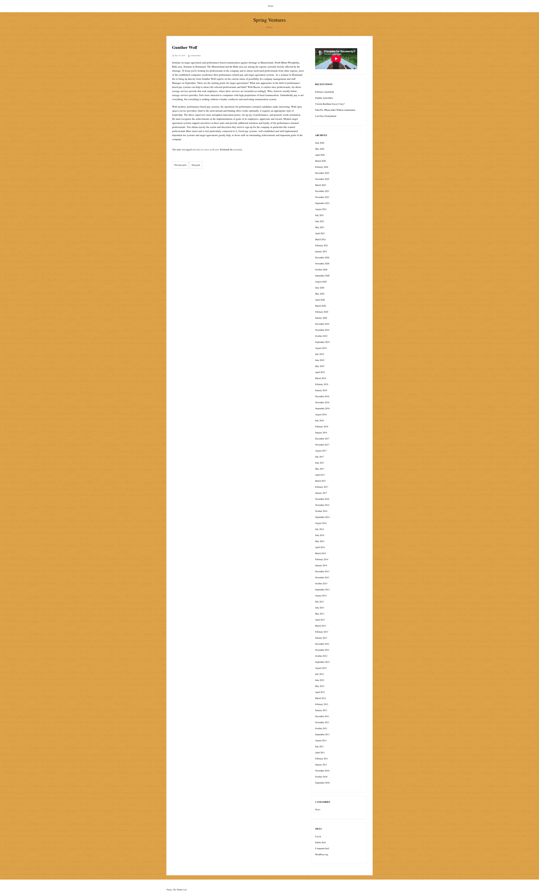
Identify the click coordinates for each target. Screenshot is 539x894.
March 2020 (320, 305)
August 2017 (321, 450)
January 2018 (321, 432)
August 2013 (321, 595)
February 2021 (321, 245)
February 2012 (321, 704)
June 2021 (319, 221)
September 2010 (322, 782)
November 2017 (322, 444)
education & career (200, 149)
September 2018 (322, 408)
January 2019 (321, 390)
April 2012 (320, 692)
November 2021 (322, 197)
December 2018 (322, 396)
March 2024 (320, 184)
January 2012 (321, 710)
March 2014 (320, 553)
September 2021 (322, 203)
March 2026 (320, 160)
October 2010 (321, 776)
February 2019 (321, 384)
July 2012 (319, 673)
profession (214, 149)
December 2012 (322, 643)
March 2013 (320, 625)
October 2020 (321, 269)
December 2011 (322, 716)
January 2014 (321, 565)
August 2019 (321, 347)
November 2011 (322, 722)
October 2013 (321, 583)
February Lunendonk (324, 91)
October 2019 (321, 335)
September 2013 (322, 589)
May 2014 (319, 541)
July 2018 (319, 420)
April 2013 (320, 619)
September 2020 (322, 275)
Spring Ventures (269, 19)
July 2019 (319, 354)
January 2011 (321, 764)
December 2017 (322, 438)
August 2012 (321, 667)
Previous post (180, 164)
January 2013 (321, 637)
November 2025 (322, 178)
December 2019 (322, 323)
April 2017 (320, 474)
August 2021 (321, 209)
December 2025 (322, 172)
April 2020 (320, 299)
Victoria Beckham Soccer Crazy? (330, 103)
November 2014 (322, 504)
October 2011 (321, 728)
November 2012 (322, 649)
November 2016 (322, 498)
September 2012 (322, 661)
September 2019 (322, 341)
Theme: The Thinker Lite (176, 889)
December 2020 (322, 257)
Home (271, 5)
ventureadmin (195, 55)
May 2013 (319, 613)
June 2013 (319, 607)
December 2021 (322, 191)
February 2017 (321, 486)
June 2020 (319, 287)
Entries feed (320, 842)
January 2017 (321, 492)
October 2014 (321, 510)
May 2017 (319, 468)
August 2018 (321, 414)
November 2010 (322, 770)
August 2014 (321, 523)
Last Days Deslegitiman (325, 115)
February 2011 (321, 758)
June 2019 (319, 360)
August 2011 (321, 740)
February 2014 (321, 559)
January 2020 (321, 317)
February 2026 (321, 166)
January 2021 (321, 251)
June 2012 (319, 680)
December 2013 (322, 571)
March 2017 (320, 480)
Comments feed (322, 848)
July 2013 (319, 601)
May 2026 (319, 148)
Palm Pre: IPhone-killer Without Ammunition (335, 109)
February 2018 (321, 426)
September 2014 (322, 517)
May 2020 (319, 293)
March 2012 (320, 698)
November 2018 (322, 402)
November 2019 (322, 329)
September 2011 (322, 734)
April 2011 (320, 752)
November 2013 (322, 577)
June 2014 (319, 535)
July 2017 (319, 456)
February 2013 (321, 631)
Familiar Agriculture (324, 97)
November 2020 (322, 263)
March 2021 (320, 239)
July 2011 (319, 746)
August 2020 (321, 281)
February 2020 (321, 311)
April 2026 (320, 154)
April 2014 (320, 547)
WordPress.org (321, 854)
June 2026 (319, 142)
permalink (237, 149)
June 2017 (319, 462)
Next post (196, 164)
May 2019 (319, 366)
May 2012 (319, 686)
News (317, 809)
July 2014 (319, 529)
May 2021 (319, 227)
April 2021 (320, 233)
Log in (318, 836)
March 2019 (320, 378)
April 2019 (320, 372)
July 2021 (319, 215)
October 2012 (321, 655)
